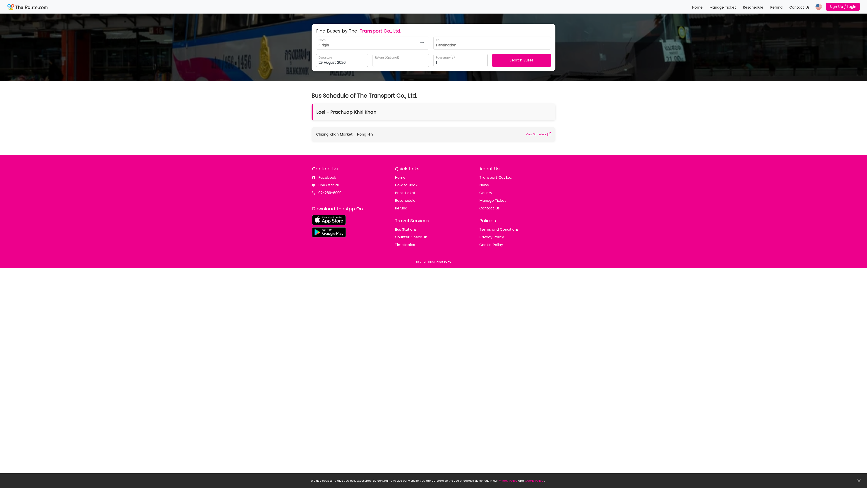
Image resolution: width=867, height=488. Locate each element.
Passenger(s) (445, 57)
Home (697, 7)
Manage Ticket (722, 7)
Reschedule (753, 7)
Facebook (327, 177)
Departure (325, 57)
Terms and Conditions (499, 229)
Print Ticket (405, 192)
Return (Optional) (387, 57)
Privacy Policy (508, 481)
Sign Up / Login (843, 6)
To (437, 40)
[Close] (859, 481)
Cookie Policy (534, 481)
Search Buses (522, 60)
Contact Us (799, 7)
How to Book (406, 185)
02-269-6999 (329, 192)
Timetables (405, 244)
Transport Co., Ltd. (495, 177)
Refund (776, 7)
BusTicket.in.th (439, 262)
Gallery (485, 192)
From (322, 40)
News (484, 185)
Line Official (328, 185)
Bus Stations (406, 229)
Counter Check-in (411, 237)
